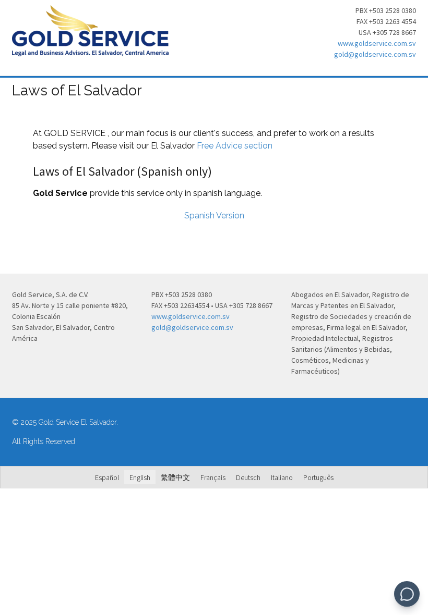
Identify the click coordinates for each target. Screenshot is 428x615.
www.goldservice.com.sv (377, 43)
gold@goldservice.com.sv (375, 54)
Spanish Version (214, 215)
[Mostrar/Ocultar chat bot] (407, 594)
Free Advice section (234, 146)
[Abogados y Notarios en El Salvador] (90, 50)
